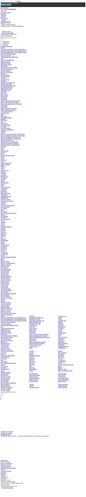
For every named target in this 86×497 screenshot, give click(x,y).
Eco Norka (3, 126)
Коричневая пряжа (6, 276)
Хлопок (3, 255)
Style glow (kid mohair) (7, 129)
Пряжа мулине (5, 283)
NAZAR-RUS (5, 182)
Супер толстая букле (6, 111)
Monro (2, 157)
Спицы (3, 299)
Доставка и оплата (6, 12)
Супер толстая (5, 113)
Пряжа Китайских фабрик (8, 54)
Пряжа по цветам (6, 264)
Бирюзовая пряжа (6, 269)
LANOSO (3, 178)
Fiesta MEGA (4, 123)
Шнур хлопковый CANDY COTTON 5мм (13, 134)
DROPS (3, 172)
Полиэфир (4, 217)
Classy (2, 158)
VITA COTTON (5, 187)
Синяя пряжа (4, 287)
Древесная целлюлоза (7, 201)
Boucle (2, 148)
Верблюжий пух (5, 75)
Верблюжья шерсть (6, 226)
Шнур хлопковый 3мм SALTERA (10, 101)
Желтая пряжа (5, 273)
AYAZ (2, 169)
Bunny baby (4, 98)
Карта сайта (4, 460)
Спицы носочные (6, 304)
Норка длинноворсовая (7, 60)
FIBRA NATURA (6, 63)
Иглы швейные (5, 295)
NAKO (3, 181)
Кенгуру (3, 231)
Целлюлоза (4, 211)
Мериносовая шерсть (7, 69)
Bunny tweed (4, 95)
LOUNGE (3, 92)
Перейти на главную (7, 433)
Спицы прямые (5, 305)
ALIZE (3, 167)
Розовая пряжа (5, 284)
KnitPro (3, 48)
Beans (2, 154)
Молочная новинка (6, 117)
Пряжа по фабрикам (6, 46)
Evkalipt (3, 152)
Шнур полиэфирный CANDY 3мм (10, 137)
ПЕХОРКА (4, 195)
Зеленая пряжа (5, 275)
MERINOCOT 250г (6, 89)
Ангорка (3, 78)
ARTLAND (4, 105)
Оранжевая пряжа (6, 279)
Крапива (3, 236)
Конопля (3, 234)
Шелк (2, 258)
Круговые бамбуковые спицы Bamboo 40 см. (13, 51)
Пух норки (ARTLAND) (8, 155)
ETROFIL (3, 173)
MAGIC (3, 179)
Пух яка (3, 251)
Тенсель (3, 214)
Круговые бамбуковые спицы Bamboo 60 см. (13, 49)
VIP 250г (3, 81)
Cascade (3, 132)
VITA (2, 186)
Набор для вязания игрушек (9, 108)
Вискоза (3, 228)
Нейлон (3, 243)
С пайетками (4, 254)
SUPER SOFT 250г (6, 84)
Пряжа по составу (6, 199)
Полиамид (4, 248)
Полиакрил (4, 246)
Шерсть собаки (5, 261)
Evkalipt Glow (4, 151)
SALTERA (4, 99)
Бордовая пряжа (5, 270)
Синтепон (3, 202)
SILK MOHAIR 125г (7, 87)
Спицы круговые (6, 302)
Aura (2, 149)
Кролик (3, 204)
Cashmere (3, 131)
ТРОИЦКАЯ (4, 198)
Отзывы (3, 17)
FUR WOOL (4, 107)
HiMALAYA (4, 176)
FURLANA (4, 120)
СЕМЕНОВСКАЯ (6, 196)
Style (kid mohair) (5, 128)
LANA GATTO (5, 79)
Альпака (3, 222)
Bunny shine (4, 96)
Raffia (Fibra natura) (6, 64)
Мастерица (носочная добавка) (9, 143)
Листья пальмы (5, 219)
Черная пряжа (5, 292)
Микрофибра (4, 240)
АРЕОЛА (3, 190)
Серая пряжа (4, 286)
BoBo (2, 114)
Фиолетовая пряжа (6, 290)
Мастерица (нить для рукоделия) (10, 145)
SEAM (2, 184)
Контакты (3, 14)
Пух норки (4, 208)
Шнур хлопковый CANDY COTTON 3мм (13, 136)
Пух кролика (4, 216)
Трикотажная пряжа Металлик (9, 57)
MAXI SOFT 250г (6, 90)
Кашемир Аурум (5, 61)
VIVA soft (3, 160)
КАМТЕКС (4, 192)
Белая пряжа (4, 267)
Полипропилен (5, 207)
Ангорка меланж (5, 70)
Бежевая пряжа (5, 266)
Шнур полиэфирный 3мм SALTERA (11, 104)
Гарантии (3, 15)
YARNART (4, 189)
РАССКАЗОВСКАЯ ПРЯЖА (9, 67)
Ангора (3, 223)
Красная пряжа (5, 278)
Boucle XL (4, 146)
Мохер (2, 242)
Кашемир (3, 229)
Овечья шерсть (5, 245)
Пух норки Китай (6, 55)
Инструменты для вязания (8, 293)
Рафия (2, 166)
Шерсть (3, 260)
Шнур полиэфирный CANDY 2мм (10, 139)
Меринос (3, 239)
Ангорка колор (5, 76)
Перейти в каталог (6, 4)
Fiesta (2, 122)
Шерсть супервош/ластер (8, 263)
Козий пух (4, 73)
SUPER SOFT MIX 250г (8, 82)
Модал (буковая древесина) (8, 213)
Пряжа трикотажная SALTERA (10, 102)
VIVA (2, 161)
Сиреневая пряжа (6, 289)
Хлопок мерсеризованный (8, 257)
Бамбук (3, 225)
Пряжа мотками (5, 307)
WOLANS (4, 93)
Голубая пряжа (5, 272)
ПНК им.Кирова (5, 193)
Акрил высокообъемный (8, 205)
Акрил (2, 220)
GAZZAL (3, 175)
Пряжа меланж (5, 281)
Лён (2, 237)
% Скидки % (4, 18)
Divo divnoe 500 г (6, 125)
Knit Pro (3, 301)
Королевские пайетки (7, 140)
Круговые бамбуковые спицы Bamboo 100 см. (14, 52)
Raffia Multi (4, 66)
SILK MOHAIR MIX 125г (8, 85)
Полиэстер (4, 249)
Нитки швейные (5, 296)
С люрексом (4, 252)
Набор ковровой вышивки (8, 110)
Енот (2, 58)
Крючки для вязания (6, 298)
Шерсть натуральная (6, 72)
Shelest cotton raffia (6, 163)
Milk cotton (4, 116)
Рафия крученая (5, 164)
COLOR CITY (5, 170)
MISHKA (3, 119)
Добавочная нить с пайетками (9, 142)
